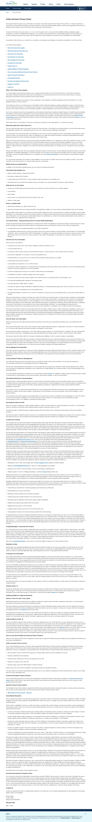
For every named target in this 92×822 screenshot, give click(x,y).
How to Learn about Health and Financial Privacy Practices (23, 72)
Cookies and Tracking (51, 154)
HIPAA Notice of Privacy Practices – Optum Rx (20, 692)
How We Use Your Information (15, 54)
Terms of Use (76, 818)
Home (7, 8)
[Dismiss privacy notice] (85, 814)
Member (25, 4)
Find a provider (17, 8)
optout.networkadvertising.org (28, 441)
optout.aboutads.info (12, 441)
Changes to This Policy (13, 84)
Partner (51, 4)
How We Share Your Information (16, 57)
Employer (34, 4)
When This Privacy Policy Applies (16, 48)
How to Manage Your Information (16, 60)
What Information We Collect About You (18, 51)
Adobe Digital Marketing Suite (21, 465)
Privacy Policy (65, 818)
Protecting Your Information (15, 63)
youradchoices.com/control (23, 439)
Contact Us (10, 87)
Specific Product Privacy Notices (16, 75)
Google (45, 471)
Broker (59, 4)
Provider (43, 4)
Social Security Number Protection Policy (18, 81)
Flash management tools (42, 462)
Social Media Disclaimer (14, 78)
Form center (28, 8)
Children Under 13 (12, 66)
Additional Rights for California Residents (18, 69)
